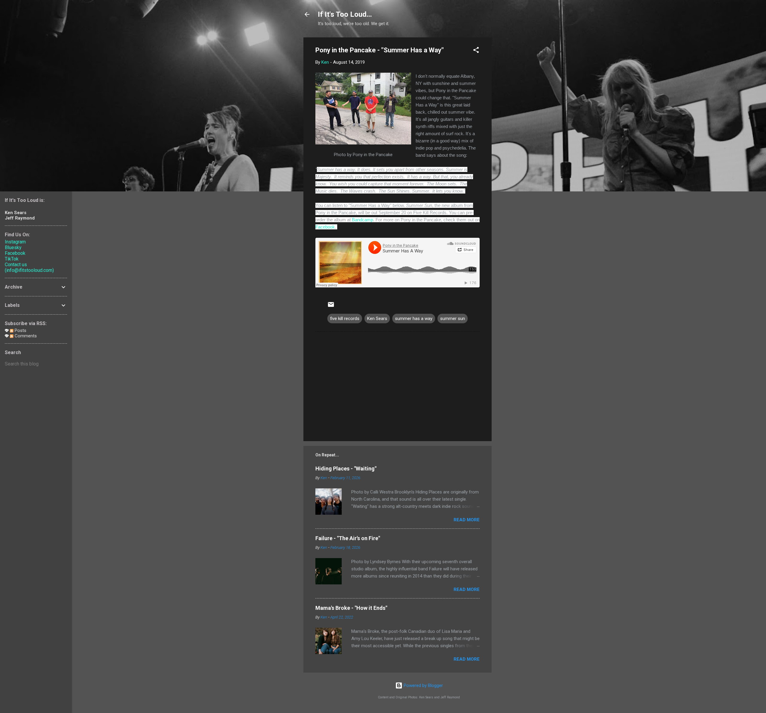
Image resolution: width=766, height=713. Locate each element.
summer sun (452, 318)
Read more (467, 519)
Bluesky (13, 247)
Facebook (325, 226)
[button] (476, 51)
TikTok (12, 259)
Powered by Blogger (422, 685)
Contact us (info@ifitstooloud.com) (29, 267)
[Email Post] (331, 306)
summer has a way (413, 318)
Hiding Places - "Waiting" (345, 468)
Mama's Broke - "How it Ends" (351, 608)
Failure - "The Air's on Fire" (347, 538)
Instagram (15, 242)
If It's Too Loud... (345, 14)
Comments (25, 336)
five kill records (344, 318)
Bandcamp (362, 219)
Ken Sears (377, 318)
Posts (19, 330)
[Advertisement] (515, 127)
